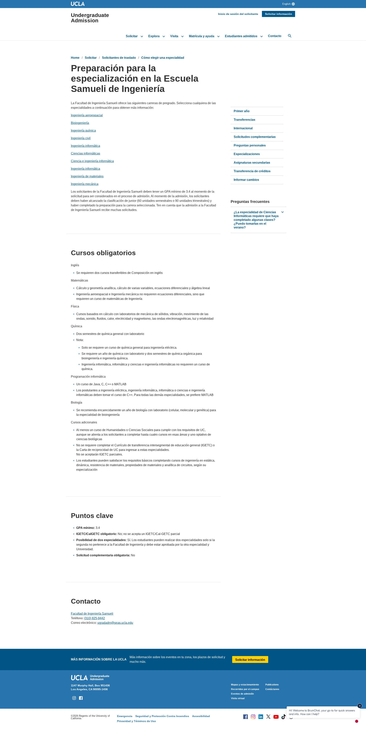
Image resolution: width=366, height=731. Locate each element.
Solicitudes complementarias (255, 136)
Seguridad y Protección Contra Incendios (162, 716)
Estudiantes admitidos (241, 36)
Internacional (243, 128)
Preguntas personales (250, 145)
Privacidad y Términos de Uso (136, 721)
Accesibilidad (201, 716)
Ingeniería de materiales (87, 176)
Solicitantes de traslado (119, 57)
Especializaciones (247, 154)
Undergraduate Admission (90, 18)
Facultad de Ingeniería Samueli (92, 613)
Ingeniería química (83, 130)
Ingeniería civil (81, 138)
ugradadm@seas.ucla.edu (115, 622)
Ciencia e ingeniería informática (92, 161)
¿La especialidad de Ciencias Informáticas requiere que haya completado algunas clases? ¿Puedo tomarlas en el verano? (256, 220)
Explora (154, 36)
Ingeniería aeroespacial (87, 115)
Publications (272, 684)
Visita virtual (238, 698)
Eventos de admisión (242, 693)
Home (75, 57)
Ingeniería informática (85, 145)
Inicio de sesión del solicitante (238, 13)
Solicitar (132, 36)
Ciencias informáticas (85, 153)
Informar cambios (246, 179)
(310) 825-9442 (94, 618)
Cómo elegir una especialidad (162, 57)
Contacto (274, 36)
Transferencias (244, 119)
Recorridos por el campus (245, 689)
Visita (174, 36)
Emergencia (124, 716)
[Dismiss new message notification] (359, 705)
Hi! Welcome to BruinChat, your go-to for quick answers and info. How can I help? (322, 712)
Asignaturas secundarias (252, 162)
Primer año (242, 111)
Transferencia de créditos (252, 171)
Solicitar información (278, 13)
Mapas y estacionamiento (245, 684)
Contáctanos (272, 689)
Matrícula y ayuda (201, 36)
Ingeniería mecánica (84, 184)
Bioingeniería (80, 123)
